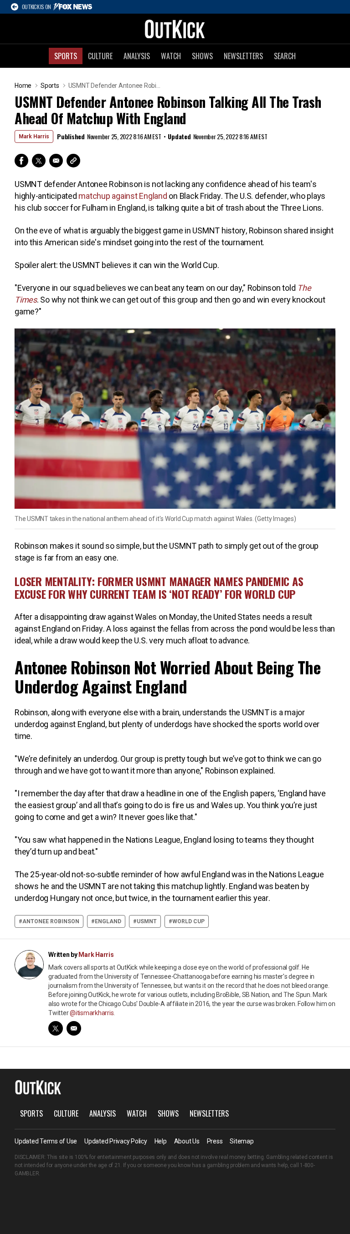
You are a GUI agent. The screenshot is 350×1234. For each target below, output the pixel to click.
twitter (55, 1028)
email (74, 1028)
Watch (171, 56)
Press (215, 1141)
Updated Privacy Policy (115, 1141)
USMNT (147, 921)
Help (160, 1141)
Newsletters (243, 56)
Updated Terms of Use (46, 1141)
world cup (188, 921)
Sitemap (241, 1141)
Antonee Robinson (50, 921)
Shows (202, 56)
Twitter (39, 160)
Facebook (21, 160)
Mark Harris (34, 136)
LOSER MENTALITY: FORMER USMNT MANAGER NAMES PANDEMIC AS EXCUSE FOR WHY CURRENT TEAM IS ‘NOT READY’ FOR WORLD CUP (159, 587)
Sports (65, 56)
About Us (187, 1141)
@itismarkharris (91, 1013)
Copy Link (73, 160)
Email (56, 160)
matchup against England (122, 196)
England (108, 921)
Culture (100, 56)
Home (23, 85)
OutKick (175, 28)
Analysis (137, 56)
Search (285, 56)
